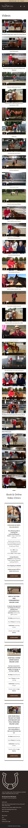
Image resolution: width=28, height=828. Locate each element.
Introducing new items (14, 153)
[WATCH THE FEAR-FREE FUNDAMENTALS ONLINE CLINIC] (14, 613)
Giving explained (14, 170)
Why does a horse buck (14, 238)
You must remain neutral (14, 306)
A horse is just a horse (14, 255)
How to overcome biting (14, 204)
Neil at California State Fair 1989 (14, 323)
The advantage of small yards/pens (14, 370)
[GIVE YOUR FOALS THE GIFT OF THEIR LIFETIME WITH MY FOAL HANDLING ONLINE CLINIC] (14, 732)
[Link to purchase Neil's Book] (14, 541)
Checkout (4, 819)
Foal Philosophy (14, 51)
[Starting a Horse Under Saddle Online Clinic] (14, 673)
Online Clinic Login (6, 821)
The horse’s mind (14, 187)
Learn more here (14, 340)
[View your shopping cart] (20, 6)
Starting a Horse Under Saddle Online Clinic (11, 807)
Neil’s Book (4, 802)
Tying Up (14, 136)
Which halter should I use (14, 289)
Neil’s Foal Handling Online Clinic (9, 809)
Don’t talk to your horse (14, 221)
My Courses (4, 815)
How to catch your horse (14, 87)
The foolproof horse (14, 272)
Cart (3, 817)
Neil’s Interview (5, 811)
